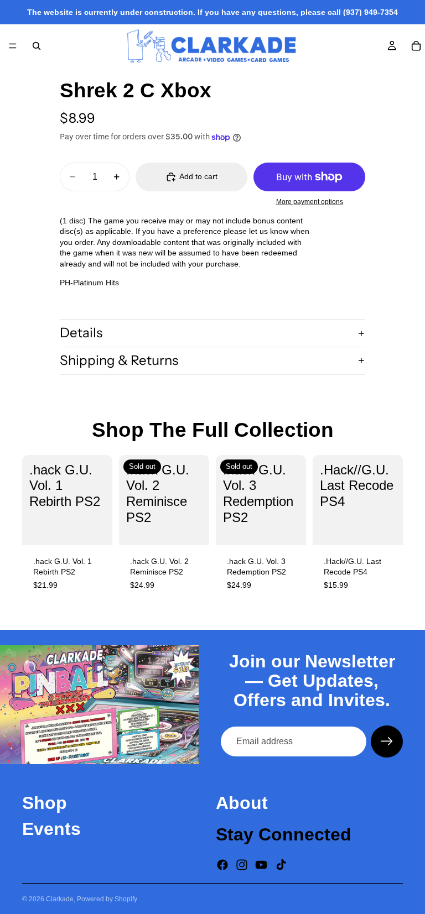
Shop (44, 803)
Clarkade (60, 899)
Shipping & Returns (119, 360)
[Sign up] (387, 741)
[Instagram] (241, 864)
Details (81, 333)
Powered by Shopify (107, 899)
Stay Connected (283, 834)
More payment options (309, 201)
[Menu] (12, 46)
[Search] (36, 46)
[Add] (95, 528)
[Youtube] (261, 864)
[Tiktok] (281, 864)
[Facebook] (222, 864)
